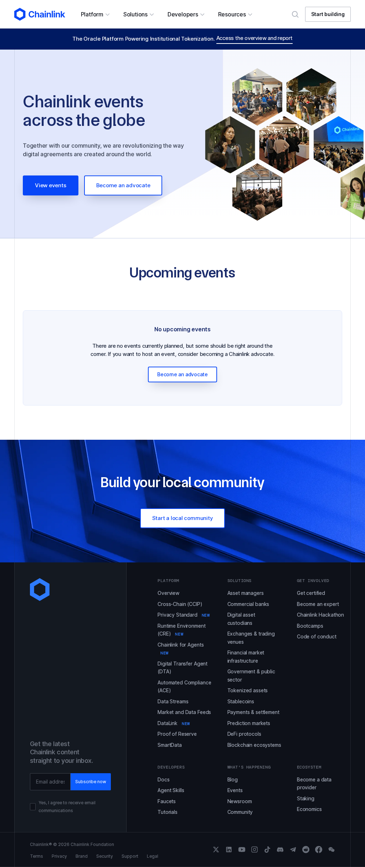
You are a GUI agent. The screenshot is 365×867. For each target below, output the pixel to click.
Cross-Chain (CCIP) (180, 604)
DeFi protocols (244, 734)
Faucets (167, 801)
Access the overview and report (254, 38)
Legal (152, 856)
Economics (309, 809)
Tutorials (168, 812)
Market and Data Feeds (184, 712)
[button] (95, 14)
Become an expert (318, 604)
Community (240, 812)
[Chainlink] (39, 14)
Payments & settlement (253, 712)
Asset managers (245, 593)
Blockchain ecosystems (254, 745)
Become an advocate (123, 185)
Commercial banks (248, 604)
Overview (168, 593)
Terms (36, 856)
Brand (82, 856)
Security (104, 856)
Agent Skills (171, 790)
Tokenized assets (247, 690)
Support (130, 856)
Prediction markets (248, 723)
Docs (163, 779)
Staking (305, 798)
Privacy (59, 856)
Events (235, 790)
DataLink (174, 723)
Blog (232, 779)
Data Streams (173, 701)
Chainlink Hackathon (320, 615)
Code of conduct (316, 636)
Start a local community (182, 518)
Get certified (311, 593)
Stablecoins (240, 701)
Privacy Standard (184, 615)
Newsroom (239, 801)
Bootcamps (310, 626)
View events (50, 185)
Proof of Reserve (177, 734)
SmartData (170, 745)
